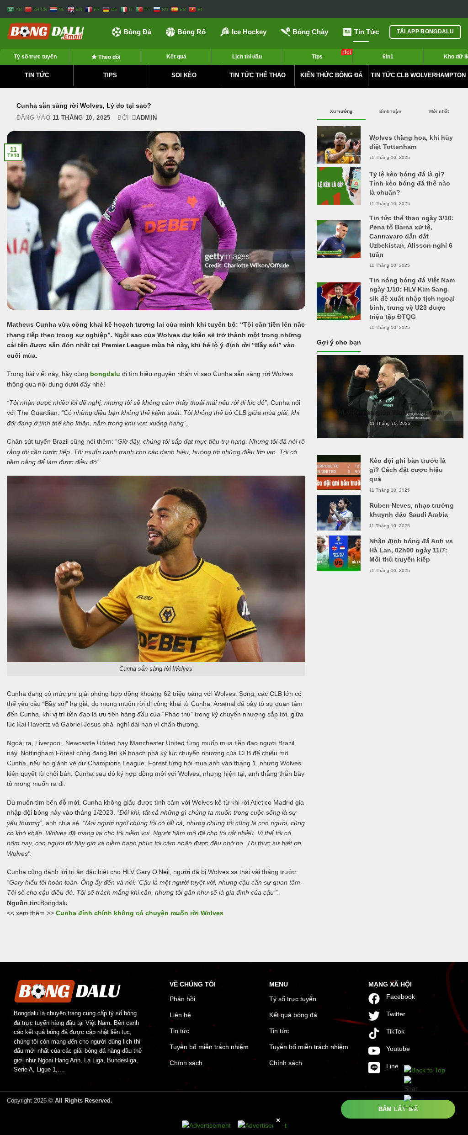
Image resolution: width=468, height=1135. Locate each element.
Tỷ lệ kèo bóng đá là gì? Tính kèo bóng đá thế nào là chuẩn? (409, 183)
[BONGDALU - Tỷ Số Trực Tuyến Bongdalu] (52, 32)
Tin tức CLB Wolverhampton (418, 75)
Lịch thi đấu (247, 56)
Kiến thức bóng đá (331, 75)
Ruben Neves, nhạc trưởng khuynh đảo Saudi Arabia (411, 510)
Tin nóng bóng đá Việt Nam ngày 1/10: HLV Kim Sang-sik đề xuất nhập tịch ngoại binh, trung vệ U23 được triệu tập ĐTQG (412, 298)
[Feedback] (411, 1103)
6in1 (388, 56)
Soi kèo (184, 75)
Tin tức (37, 75)
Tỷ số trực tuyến (35, 56)
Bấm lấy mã (398, 1109)
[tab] (341, 111)
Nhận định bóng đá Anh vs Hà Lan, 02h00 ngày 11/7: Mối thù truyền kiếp (411, 550)
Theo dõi (108, 57)
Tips (331, 54)
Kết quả (176, 56)
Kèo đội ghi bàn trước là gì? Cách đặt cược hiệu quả (407, 470)
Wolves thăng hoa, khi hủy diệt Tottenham (411, 142)
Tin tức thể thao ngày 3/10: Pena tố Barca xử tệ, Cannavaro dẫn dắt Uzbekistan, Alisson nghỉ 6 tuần (411, 236)
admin (146, 117)
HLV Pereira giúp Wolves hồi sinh (390, 412)
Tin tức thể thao (257, 75)
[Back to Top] (424, 1070)
